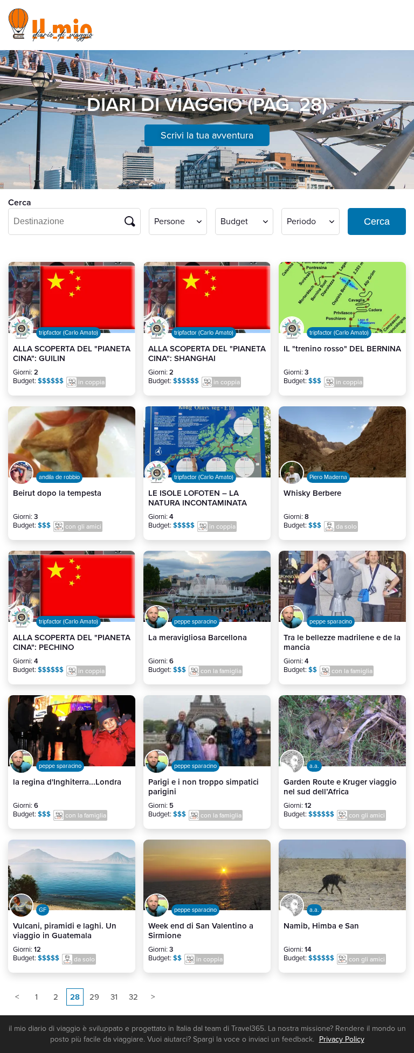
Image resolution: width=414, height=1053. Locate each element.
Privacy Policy (341, 1039)
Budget (234, 221)
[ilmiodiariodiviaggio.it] (51, 25)
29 (94, 997)
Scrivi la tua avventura (207, 135)
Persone (169, 221)
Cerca (377, 221)
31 (114, 997)
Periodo (301, 221)
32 (133, 997)
